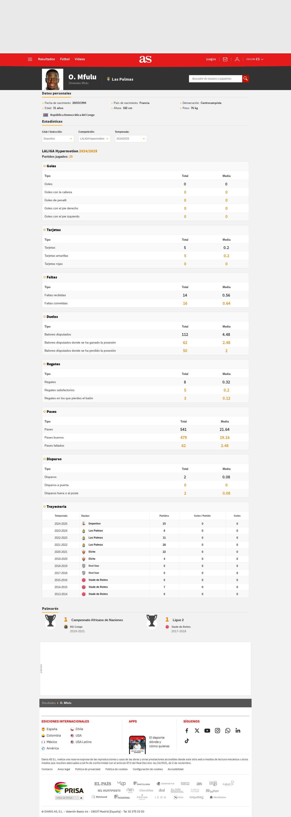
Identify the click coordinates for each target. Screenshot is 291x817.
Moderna (99, 797)
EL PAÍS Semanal (176, 790)
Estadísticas (52, 121)
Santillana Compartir (165, 783)
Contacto (47, 769)
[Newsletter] (225, 59)
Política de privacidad (87, 769)
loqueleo (178, 797)
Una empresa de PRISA (68, 787)
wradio (131, 790)
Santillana (142, 783)
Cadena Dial (161, 790)
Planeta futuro (191, 790)
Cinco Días (145, 790)
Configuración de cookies (148, 769)
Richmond (226, 790)
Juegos (211, 59)
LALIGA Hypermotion (92, 138)
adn (213, 783)
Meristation (196, 797)
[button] (69, 798)
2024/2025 (123, 138)
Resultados (46, 59)
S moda (160, 797)
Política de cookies (116, 769)
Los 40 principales (121, 783)
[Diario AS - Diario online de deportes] (145, 59)
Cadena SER (185, 783)
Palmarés (50, 609)
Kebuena (210, 790)
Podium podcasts (122, 797)
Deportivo (49, 138)
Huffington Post (108, 790)
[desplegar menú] (30, 59)
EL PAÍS (102, 783)
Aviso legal (64, 769)
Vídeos (80, 59)
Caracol (228, 783)
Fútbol (65, 59)
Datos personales (56, 93)
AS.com (199, 783)
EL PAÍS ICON (142, 797)
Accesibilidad (175, 769)
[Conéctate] (237, 59)
